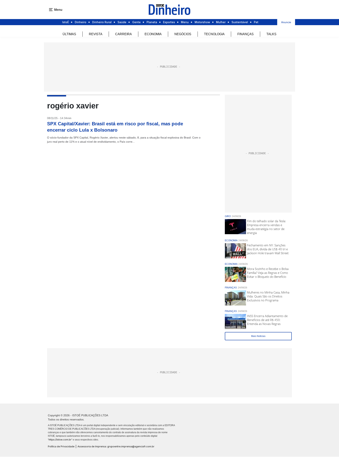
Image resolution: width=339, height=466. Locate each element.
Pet (256, 22)
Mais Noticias (258, 336)
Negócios (182, 34)
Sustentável (239, 22)
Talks (271, 34)
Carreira (123, 34)
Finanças (245, 34)
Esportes (169, 22)
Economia (153, 34)
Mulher (221, 22)
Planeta (152, 22)
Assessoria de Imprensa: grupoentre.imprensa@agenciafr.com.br (115, 446)
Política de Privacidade (61, 446)
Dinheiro (80, 22)
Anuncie (286, 22)
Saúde (122, 22)
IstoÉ (65, 22)
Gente (136, 22)
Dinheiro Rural (102, 22)
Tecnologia (214, 34)
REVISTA (95, 34)
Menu (185, 22)
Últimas (69, 34)
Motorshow (202, 22)
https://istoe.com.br (60, 439)
